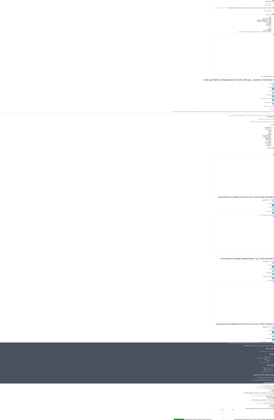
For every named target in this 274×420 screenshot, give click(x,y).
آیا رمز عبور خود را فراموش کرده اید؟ (253, 392)
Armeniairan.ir (270, 116)
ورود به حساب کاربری (256, 399)
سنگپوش (269, 134)
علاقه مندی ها (268, 3)
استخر (269, 130)
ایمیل (272, 404)
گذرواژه (272, 388)
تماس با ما (268, 25)
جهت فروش (268, 367)
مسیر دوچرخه (267, 142)
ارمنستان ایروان (267, 351)
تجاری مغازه (265, 362)
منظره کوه (268, 145)
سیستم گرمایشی (267, 137)
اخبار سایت (268, 24)
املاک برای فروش (267, 18)
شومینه (269, 141)
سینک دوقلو (268, 138)
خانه (270, 17)
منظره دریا (268, 143)
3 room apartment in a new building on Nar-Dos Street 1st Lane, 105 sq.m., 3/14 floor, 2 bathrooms (245, 324)
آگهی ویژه (269, 22)
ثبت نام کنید (265, 392)
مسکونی (269, 29)
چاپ (262, 76)
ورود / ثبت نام (268, 5)
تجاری (269, 361)
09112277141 (269, 1)
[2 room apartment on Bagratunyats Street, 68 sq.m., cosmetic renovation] (243, 73)
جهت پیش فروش (267, 371)
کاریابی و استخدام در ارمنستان (264, 21)
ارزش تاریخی (268, 128)
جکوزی (269, 131)
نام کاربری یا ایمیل (269, 395)
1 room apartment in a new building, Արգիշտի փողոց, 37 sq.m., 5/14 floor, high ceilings (247, 258)
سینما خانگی (268, 139)
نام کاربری (271, 387)
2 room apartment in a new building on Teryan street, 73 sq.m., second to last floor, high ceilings (246, 197)
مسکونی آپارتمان (267, 30)
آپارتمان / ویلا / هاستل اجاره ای (264, 19)
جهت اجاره (268, 369)
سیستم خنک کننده (267, 135)
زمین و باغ (268, 359)
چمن (270, 132)
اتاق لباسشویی (267, 127)
